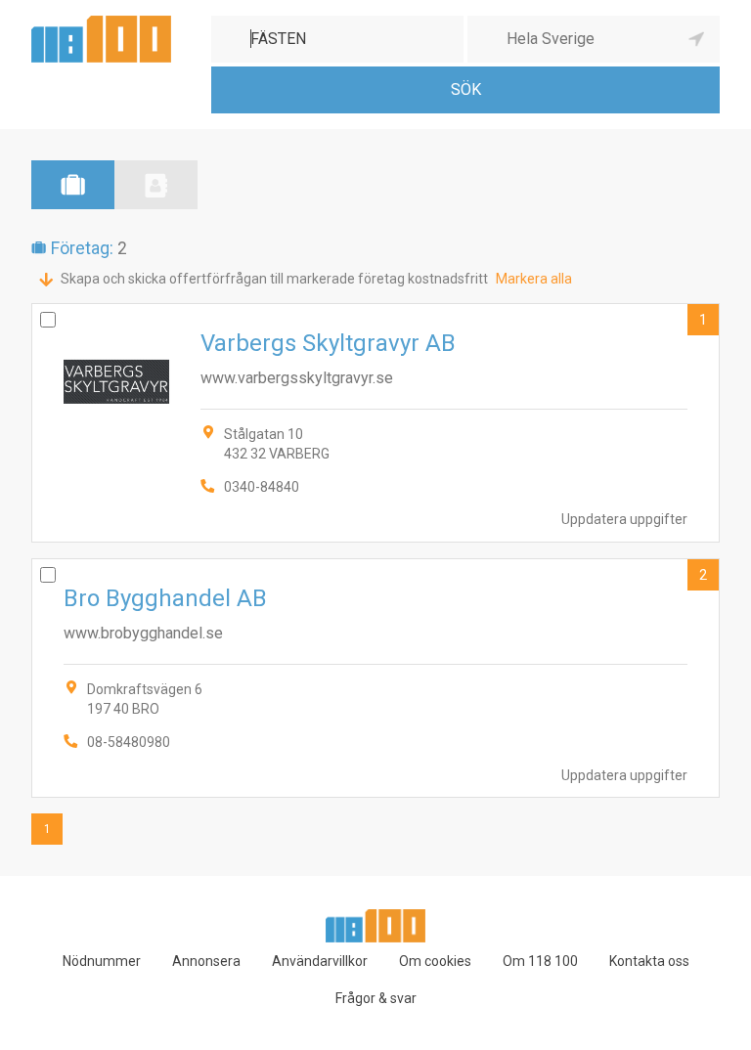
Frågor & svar (376, 998)
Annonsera (206, 961)
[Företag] (72, 184)
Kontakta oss (649, 961)
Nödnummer (102, 961)
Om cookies (435, 961)
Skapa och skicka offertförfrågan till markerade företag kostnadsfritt (274, 278)
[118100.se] (101, 23)
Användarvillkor (320, 961)
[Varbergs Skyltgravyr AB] (375, 423)
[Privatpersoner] (156, 184)
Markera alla (534, 278)
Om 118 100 (540, 961)
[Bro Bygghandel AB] (375, 678)
